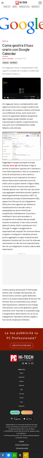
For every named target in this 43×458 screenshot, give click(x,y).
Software (21, 385)
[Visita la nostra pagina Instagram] (23, 363)
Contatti (21, 441)
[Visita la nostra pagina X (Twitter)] (29, 363)
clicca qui (13, 165)
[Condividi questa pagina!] (26, 455)
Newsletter (24, 6)
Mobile (21, 381)
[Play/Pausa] (5, 98)
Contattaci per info (21, 345)
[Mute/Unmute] (8, 98)
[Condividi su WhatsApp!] (14, 455)
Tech (21, 402)
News (15, 6)
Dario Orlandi (7, 58)
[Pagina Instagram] (40, 3)
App (21, 389)
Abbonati (35, 6)
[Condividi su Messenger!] (8, 455)
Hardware (21, 377)
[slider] (12, 98)
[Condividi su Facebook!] (3, 455)
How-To (7, 6)
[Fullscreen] (38, 98)
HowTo (5, 41)
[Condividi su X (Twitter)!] (20, 455)
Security (21, 393)
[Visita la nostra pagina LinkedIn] (26, 363)
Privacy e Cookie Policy (22, 445)
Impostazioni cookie (22, 448)
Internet (13, 63)
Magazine (21, 406)
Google (5, 63)
